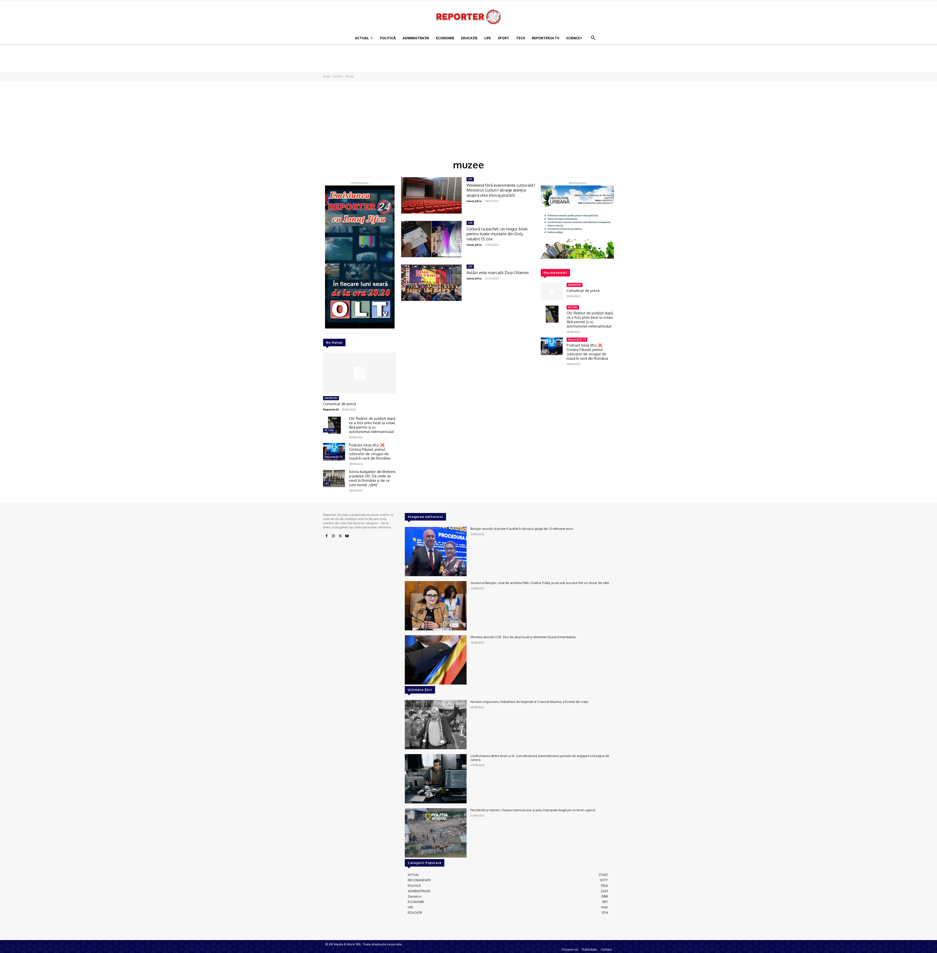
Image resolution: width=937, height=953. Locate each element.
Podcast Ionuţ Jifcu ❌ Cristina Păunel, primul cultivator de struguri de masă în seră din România (369, 452)
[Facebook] (326, 536)
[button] (593, 38)
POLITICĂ (388, 38)
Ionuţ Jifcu (474, 201)
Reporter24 (330, 409)
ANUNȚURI (331, 398)
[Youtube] (347, 536)
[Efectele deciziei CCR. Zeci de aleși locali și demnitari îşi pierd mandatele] (436, 660)
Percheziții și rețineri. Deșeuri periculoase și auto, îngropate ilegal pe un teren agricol (532, 810)
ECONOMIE (445, 38)
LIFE (487, 38)
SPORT (503, 38)
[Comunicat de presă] (359, 373)
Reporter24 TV (333, 457)
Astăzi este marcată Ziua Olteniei (498, 272)
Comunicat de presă (339, 403)
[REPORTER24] (468, 17)
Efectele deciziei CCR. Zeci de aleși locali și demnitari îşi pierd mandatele (523, 637)
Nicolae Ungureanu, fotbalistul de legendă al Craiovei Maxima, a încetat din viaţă (529, 702)
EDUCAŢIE (469, 38)
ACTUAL (362, 38)
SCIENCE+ (574, 38)
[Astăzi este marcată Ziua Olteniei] (431, 283)
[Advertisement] (468, 61)
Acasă (326, 76)
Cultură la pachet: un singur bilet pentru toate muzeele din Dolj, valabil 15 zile (497, 233)
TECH (520, 38)
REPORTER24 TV (545, 38)
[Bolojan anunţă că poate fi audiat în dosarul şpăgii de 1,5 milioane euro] (436, 551)
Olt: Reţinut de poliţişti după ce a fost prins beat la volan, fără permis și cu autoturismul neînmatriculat (372, 425)
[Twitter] (340, 536)
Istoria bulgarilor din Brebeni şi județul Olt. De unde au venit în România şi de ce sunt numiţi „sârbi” (372, 478)
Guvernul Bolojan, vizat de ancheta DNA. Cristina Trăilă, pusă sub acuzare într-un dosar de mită (539, 583)
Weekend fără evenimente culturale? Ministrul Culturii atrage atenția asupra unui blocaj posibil (501, 190)
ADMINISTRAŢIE (416, 38)
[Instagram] (333, 536)
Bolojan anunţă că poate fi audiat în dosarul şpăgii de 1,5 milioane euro (521, 529)
